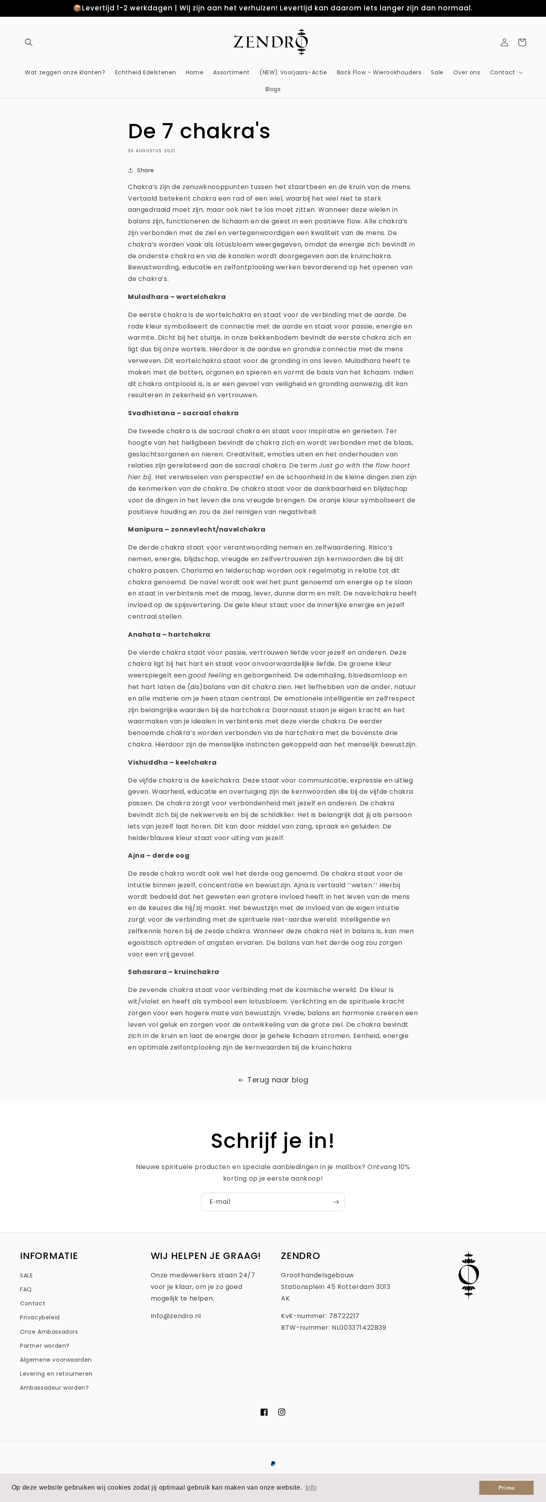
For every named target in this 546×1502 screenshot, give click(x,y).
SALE (26, 1275)
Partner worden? (45, 1346)
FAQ (26, 1289)
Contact (32, 1303)
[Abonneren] (336, 1202)
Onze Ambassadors (49, 1332)
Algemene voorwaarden (56, 1360)
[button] (29, 42)
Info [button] (311, 1487)
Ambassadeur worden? (54, 1388)
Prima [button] (506, 1487)
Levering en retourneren (56, 1374)
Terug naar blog (278, 1080)
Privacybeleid (40, 1317)
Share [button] (145, 170)
